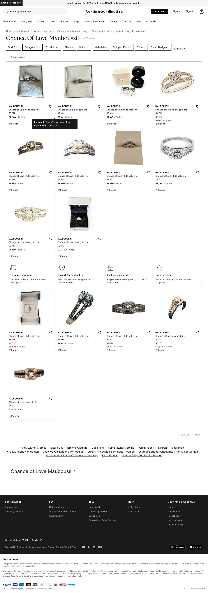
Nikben (162, 448)
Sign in (177, 11)
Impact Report (175, 516)
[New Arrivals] (19, 21)
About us (172, 507)
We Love (127, 21)
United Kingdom (17, 589)
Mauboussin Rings (77, 31)
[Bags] (81, 21)
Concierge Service (14, 511)
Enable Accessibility (11, 2)
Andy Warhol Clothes (33, 448)
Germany (42, 589)
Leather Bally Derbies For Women (142, 455)
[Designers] (34, 21)
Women (41, 21)
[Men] (57, 21)
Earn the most (164, 275)
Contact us (133, 511)
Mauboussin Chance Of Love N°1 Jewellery (72, 455)
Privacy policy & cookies (67, 547)
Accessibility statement (16, 547)
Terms (51, 547)
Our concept (11, 507)
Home (9, 31)
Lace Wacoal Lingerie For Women (63, 452)
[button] (202, 11)
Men (52, 21)
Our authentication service (62, 511)
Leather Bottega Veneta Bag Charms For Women (168, 452)
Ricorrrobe (177, 448)
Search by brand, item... (21, 11)
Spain (50, 589)
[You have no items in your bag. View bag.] (202, 11)
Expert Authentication (71, 275)
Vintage (113, 21)
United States (31, 589)
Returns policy (56, 516)
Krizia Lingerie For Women (23, 452)
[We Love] (134, 21)
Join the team (175, 520)
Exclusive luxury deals (119, 275)
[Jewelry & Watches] (107, 21)
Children (64, 21)
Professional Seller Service (102, 520)
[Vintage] (120, 21)
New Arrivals (9, 21)
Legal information (37, 547)
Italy (56, 589)
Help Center (134, 507)
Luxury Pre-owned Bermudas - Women (111, 452)
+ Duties (20, 117)
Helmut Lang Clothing (121, 448)
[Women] (47, 21)
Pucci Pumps (110, 455)
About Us (151, 21)
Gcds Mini (98, 448)
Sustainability (175, 511)
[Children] (71, 21)
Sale (138, 21)
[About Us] (158, 21)
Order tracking (56, 507)
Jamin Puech (146, 448)
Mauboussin (23, 31)
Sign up (189, 11)
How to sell (94, 507)
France (6, 589)
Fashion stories (175, 524)
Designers (26, 21)
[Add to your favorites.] (51, 106)
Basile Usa (56, 448)
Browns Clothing (77, 448)
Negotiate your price (21, 275)
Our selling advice (98, 511)
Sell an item (159, 11)
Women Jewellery (44, 31)
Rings (60, 31)
